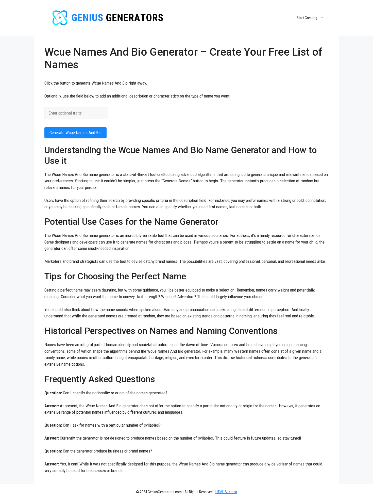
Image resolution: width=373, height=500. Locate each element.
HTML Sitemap (226, 492)
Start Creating (307, 17)
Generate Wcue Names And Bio (75, 132)
